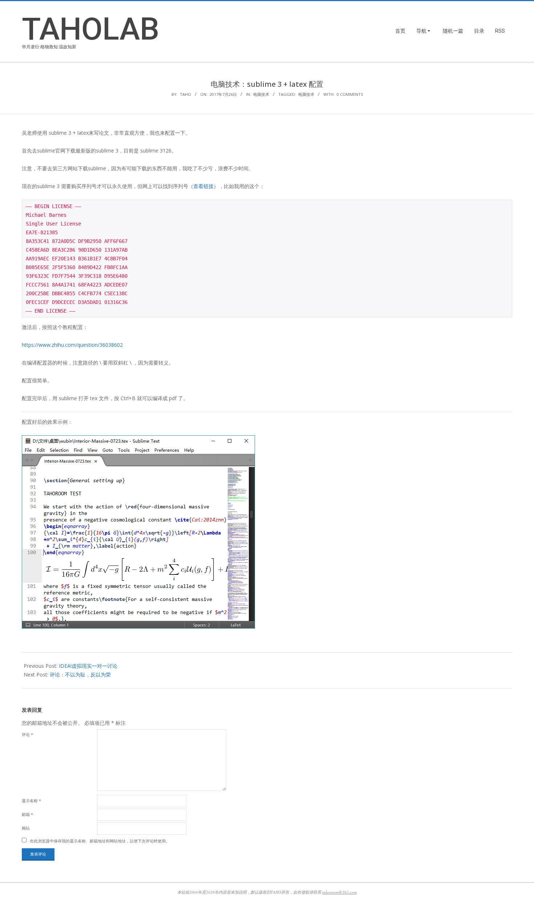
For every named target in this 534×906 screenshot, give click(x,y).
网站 (26, 828)
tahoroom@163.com (339, 892)
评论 (27, 734)
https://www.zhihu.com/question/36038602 (72, 344)
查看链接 (203, 186)
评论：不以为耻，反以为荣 (80, 674)
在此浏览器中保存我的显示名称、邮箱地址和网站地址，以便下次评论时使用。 (100, 841)
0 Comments (350, 94)
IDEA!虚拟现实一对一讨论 (88, 665)
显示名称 (31, 800)
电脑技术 (261, 94)
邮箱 (27, 814)
